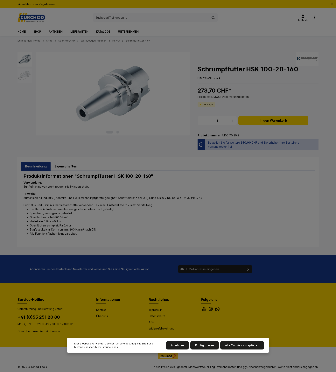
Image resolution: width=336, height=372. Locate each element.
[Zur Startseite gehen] (31, 17)
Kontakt (101, 309)
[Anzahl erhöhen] (233, 120)
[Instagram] (211, 310)
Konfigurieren (204, 345)
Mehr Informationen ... (107, 347)
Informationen (108, 299)
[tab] (36, 166)
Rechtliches (159, 299)
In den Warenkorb (273, 120)
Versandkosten (226, 367)
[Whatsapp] (217, 310)
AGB (151, 322)
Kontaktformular (50, 331)
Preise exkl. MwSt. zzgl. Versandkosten (223, 96)
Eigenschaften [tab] (65, 166)
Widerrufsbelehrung (161, 328)
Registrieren (47, 4)
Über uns (102, 316)
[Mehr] (314, 17)
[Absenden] (248, 269)
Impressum (155, 309)
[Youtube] (204, 310)
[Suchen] (213, 17)
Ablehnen (177, 345)
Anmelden (24, 4)
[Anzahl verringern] (202, 120)
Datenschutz (157, 316)
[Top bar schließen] (331, 4)
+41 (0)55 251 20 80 (39, 317)
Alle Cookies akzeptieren (242, 345)
